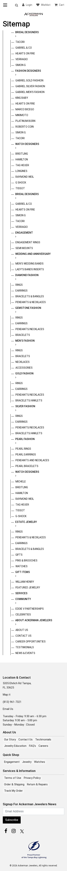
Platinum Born (25, 120)
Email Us (8, 709)
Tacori (20, 41)
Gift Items (22, 572)
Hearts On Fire (25, 53)
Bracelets (22, 334)
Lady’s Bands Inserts (29, 269)
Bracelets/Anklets (28, 400)
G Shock (20, 182)
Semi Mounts (24, 248)
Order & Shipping (14, 784)
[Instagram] (14, 831)
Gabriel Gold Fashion (29, 80)
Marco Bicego (24, 109)
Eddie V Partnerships (29, 608)
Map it (6, 694)
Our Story (10, 739)
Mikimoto (21, 115)
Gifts (19, 554)
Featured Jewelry (27, 587)
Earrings (21, 290)
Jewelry (26, 762)
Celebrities (23, 614)
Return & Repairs (37, 784)
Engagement (24, 232)
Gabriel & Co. (23, 203)
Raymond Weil (24, 176)
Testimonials (24, 647)
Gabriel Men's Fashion (29, 92)
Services (21, 593)
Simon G (20, 65)
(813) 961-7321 (12, 702)
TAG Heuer (22, 165)
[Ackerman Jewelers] (33, 14)
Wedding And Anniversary (33, 253)
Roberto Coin (24, 126)
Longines (21, 171)
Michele (20, 481)
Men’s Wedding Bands (29, 263)
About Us (21, 629)
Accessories (24, 367)
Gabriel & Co (23, 47)
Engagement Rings (27, 242)
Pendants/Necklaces (29, 329)
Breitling (21, 153)
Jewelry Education (15, 746)
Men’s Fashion (25, 340)
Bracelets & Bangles (29, 296)
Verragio (21, 59)
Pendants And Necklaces (32, 460)
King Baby (21, 97)
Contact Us (23, 635)
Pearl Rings (23, 448)
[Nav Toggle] (6, 5)
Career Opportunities (30, 641)
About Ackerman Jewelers (33, 620)
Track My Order (13, 790)
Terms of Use (12, 778)
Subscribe (11, 820)
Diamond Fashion (27, 275)
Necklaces (22, 361)
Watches (21, 566)
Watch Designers (27, 143)
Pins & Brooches (26, 560)
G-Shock (20, 516)
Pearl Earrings (25, 454)
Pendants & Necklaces (30, 302)
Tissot (20, 188)
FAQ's (32, 746)
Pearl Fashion (25, 439)
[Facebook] (6, 831)
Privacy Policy (32, 778)
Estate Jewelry (26, 521)
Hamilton (21, 159)
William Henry (24, 581)
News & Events (25, 653)
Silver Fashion (25, 406)
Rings (19, 284)
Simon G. (20, 132)
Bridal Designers (27, 32)
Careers (43, 746)
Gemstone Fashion (28, 307)
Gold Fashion (24, 373)
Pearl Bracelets (26, 466)
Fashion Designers (28, 70)
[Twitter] (21, 831)
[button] (16, 5)
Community (23, 599)
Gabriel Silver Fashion (30, 86)
